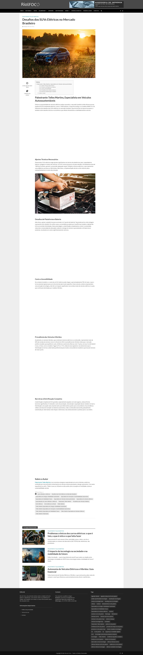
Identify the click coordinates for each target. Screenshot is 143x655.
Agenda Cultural (95, 596)
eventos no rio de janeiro (97, 614)
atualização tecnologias (114, 598)
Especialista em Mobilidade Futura (44, 499)
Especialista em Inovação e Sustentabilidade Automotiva (74, 496)
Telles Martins (61, 504)
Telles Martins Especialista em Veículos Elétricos (72, 511)
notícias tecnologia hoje (97, 621)
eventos (111, 611)
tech (92, 634)
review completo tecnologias (114, 629)
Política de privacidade (27, 609)
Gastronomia (59, 10)
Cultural (98, 604)
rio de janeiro (98, 631)
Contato (96, 10)
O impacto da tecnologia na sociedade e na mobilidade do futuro (67, 552)
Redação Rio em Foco (28, 26)
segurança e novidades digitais (112, 631)
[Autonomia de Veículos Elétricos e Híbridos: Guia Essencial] (33, 573)
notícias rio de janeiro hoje (97, 619)
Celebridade (42, 10)
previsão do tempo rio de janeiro (114, 626)
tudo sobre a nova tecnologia (98, 641)
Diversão (50, 10)
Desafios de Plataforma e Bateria (48, 87)
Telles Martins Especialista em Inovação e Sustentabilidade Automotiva (53, 509)
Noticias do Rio (95, 616)
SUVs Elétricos (39, 504)
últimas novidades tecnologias (114, 647)
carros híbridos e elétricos (44, 494)
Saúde (67, 10)
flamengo (107, 614)
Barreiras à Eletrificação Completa (48, 91)
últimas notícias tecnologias (98, 647)
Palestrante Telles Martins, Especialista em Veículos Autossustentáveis (54, 84)
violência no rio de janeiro (116, 644)
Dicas (35, 10)
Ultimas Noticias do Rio (113, 641)
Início (22, 10)
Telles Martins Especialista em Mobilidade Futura (47, 511)
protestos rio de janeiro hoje (98, 629)
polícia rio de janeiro (111, 624)
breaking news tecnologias (111, 601)
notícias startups (110, 619)
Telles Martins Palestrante (42, 513)
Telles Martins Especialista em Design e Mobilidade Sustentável (51, 506)
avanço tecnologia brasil (97, 601)
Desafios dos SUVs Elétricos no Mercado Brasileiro (64, 494)
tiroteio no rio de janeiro (97, 639)
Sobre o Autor (42, 93)
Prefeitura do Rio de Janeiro (98, 626)
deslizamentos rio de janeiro (109, 604)
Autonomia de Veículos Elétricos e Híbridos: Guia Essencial (71, 570)
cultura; (93, 604)
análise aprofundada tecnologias (99, 598)
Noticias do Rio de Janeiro (107, 616)
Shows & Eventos (76, 10)
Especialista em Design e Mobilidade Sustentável (47, 496)
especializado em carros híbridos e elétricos (46, 501)
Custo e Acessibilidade (46, 88)
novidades (107, 621)
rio (92, 631)
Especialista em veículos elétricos (85, 499)
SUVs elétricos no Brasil (50, 504)
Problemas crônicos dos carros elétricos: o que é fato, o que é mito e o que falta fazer (70, 534)
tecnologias (94, 636)
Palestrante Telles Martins (30, 16)
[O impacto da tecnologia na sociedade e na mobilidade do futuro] (33, 555)
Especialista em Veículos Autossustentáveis (64, 499)
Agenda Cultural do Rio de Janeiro (109, 596)
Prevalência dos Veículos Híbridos (48, 90)
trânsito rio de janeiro (110, 639)
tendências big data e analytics (114, 636)
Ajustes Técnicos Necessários (47, 85)
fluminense (114, 614)
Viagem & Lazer (87, 10)
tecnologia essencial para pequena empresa (106, 634)
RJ (103, 631)
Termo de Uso (25, 612)
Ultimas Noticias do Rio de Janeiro (99, 644)
